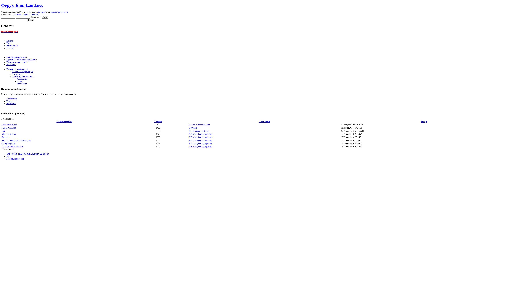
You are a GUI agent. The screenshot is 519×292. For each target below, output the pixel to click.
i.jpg (3, 131)
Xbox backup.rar (8, 134)
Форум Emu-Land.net (22, 5)
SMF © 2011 (25, 154)
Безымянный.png (9, 125)
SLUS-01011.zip (8, 128)
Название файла (64, 121)
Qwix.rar (5, 137)
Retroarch (193, 128)
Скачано (158, 121)
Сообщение (264, 121)
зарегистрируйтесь (59, 12)
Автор (424, 121)
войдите (42, 12)
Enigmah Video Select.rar (12, 146)
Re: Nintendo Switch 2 (199, 131)
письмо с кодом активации (26, 14)
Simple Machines (40, 154)
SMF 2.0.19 (12, 154)
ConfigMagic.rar (8, 143)
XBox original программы (200, 134)
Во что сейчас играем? (199, 125)
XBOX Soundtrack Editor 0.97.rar (16, 140)
